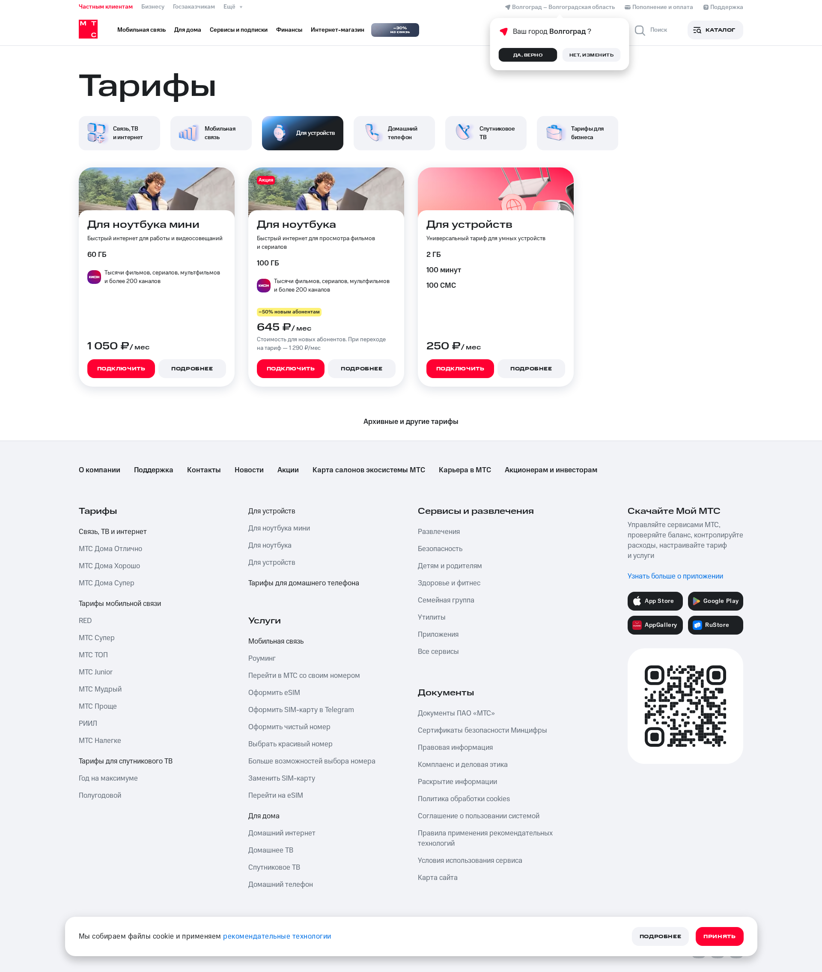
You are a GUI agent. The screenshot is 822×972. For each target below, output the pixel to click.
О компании (99, 470)
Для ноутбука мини (279, 528)
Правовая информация (455, 747)
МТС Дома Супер (106, 583)
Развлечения (439, 532)
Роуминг (262, 658)
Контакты (204, 470)
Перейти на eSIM (275, 795)
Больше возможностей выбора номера (311, 761)
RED (85, 621)
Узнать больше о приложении (675, 576)
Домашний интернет (282, 833)
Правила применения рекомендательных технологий (485, 838)
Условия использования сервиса (470, 861)
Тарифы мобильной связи (120, 604)
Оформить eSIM (274, 693)
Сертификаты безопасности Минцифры (482, 730)
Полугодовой (100, 795)
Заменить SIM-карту (281, 778)
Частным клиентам (106, 7)
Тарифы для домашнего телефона (303, 583)
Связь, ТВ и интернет (113, 532)
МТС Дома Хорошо (109, 566)
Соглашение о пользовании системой (478, 816)
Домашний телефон (280, 885)
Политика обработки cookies (464, 799)
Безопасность (440, 549)
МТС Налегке (100, 741)
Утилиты (432, 617)
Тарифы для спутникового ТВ (126, 761)
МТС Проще (98, 706)
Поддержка (153, 470)
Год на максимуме (108, 778)
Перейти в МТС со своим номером (304, 676)
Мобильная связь (276, 641)
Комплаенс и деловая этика (463, 765)
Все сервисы (438, 652)
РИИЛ (88, 724)
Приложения (438, 634)
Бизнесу (152, 7)
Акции (288, 470)
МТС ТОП (93, 655)
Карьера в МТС (465, 470)
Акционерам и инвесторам (551, 470)
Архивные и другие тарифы (411, 422)
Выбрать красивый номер (290, 744)
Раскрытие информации (457, 782)
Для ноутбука (270, 545)
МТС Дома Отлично (110, 549)
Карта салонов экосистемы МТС (369, 470)
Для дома (264, 816)
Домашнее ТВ (270, 850)
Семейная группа (446, 600)
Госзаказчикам (194, 7)
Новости (249, 470)
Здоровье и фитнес (449, 583)
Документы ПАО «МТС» (456, 713)
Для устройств (271, 511)
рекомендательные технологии (277, 936)
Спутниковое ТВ (274, 867)
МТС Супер (97, 638)
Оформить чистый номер (289, 727)
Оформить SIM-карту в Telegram (301, 710)
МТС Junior (96, 672)
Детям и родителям (450, 566)
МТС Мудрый (100, 689)
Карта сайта (438, 878)
